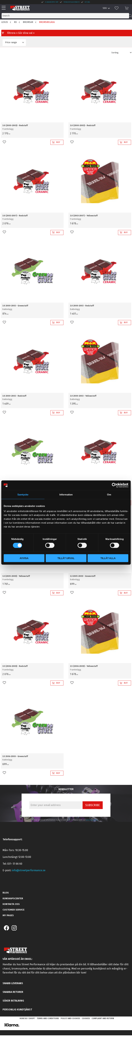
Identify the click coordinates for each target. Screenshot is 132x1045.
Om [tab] (109, 494)
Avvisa (24, 558)
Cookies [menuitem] (86, 1018)
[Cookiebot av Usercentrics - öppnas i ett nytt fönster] (114, 485)
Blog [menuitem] (6, 892)
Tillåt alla (108, 558)
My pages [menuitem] (8, 915)
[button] (4, 8)
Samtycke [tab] (22, 494)
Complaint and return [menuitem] (103, 1018)
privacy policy (92, 820)
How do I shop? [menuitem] (27, 1018)
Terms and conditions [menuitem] (48, 1018)
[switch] (49, 545)
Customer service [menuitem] (13, 909)
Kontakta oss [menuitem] (11, 904)
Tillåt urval (66, 558)
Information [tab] (66, 494)
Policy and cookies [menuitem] (70, 1018)
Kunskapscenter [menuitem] (13, 898)
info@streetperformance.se (28, 870)
